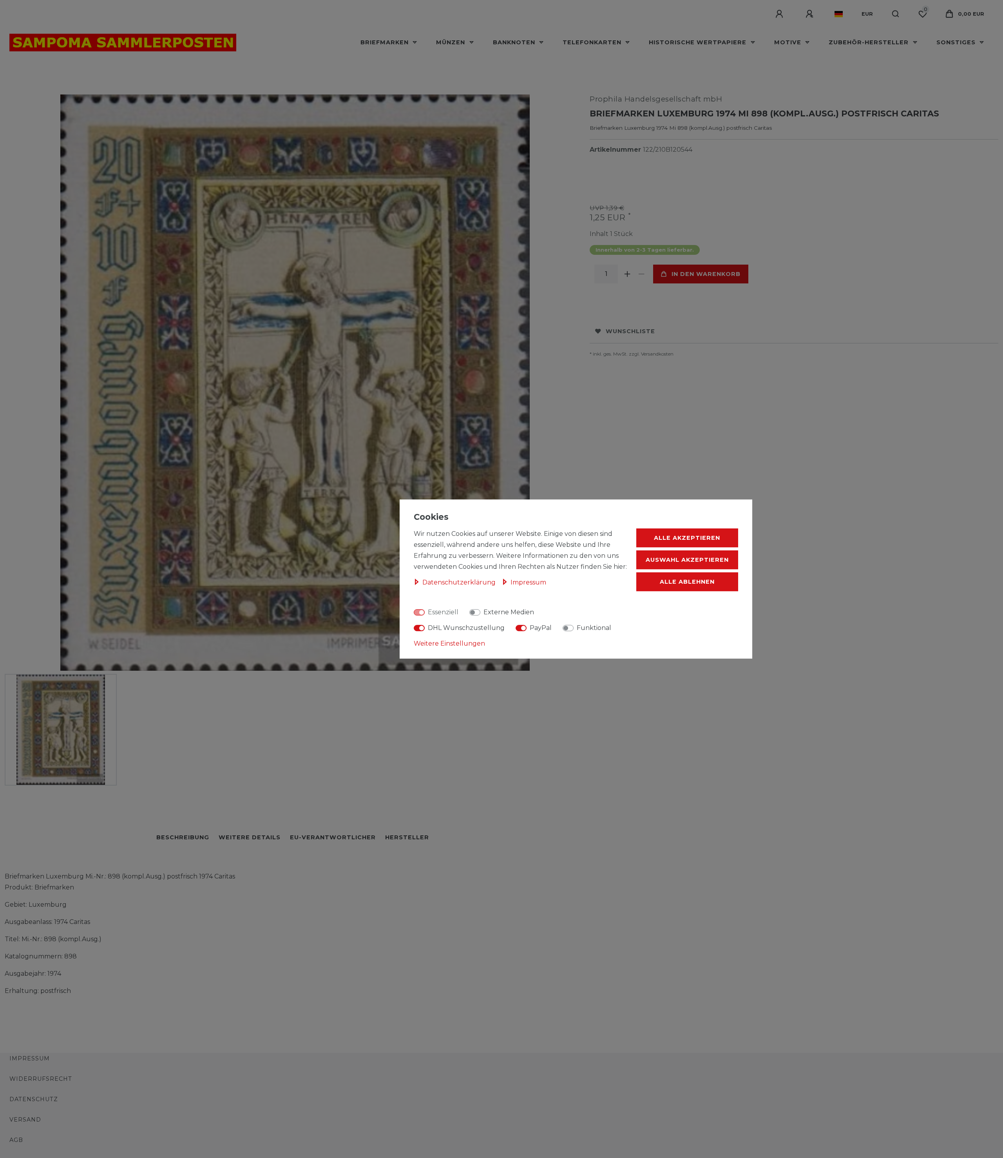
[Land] (838, 14)
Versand (25, 1119)
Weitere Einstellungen (449, 643)
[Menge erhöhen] (627, 274)
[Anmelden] (780, 14)
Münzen (451, 42)
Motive (788, 42)
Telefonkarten (593, 42)
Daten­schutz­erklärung (459, 582)
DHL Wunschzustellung (466, 628)
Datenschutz (33, 1099)
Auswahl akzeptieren (687, 559)
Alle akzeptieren (687, 537)
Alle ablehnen (687, 581)
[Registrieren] (810, 14)
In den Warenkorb (706, 274)
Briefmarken (385, 42)
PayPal (541, 628)
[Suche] (895, 14)
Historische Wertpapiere (698, 42)
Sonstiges (957, 42)
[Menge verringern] (641, 274)
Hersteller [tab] (407, 837)
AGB (16, 1139)
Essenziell (443, 612)
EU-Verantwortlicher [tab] (333, 837)
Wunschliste (630, 331)
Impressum (29, 1058)
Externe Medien (508, 612)
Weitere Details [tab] (250, 837)
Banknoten (515, 42)
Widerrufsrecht (40, 1078)
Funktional (594, 628)
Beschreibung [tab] (182, 837)
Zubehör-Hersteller (870, 42)
